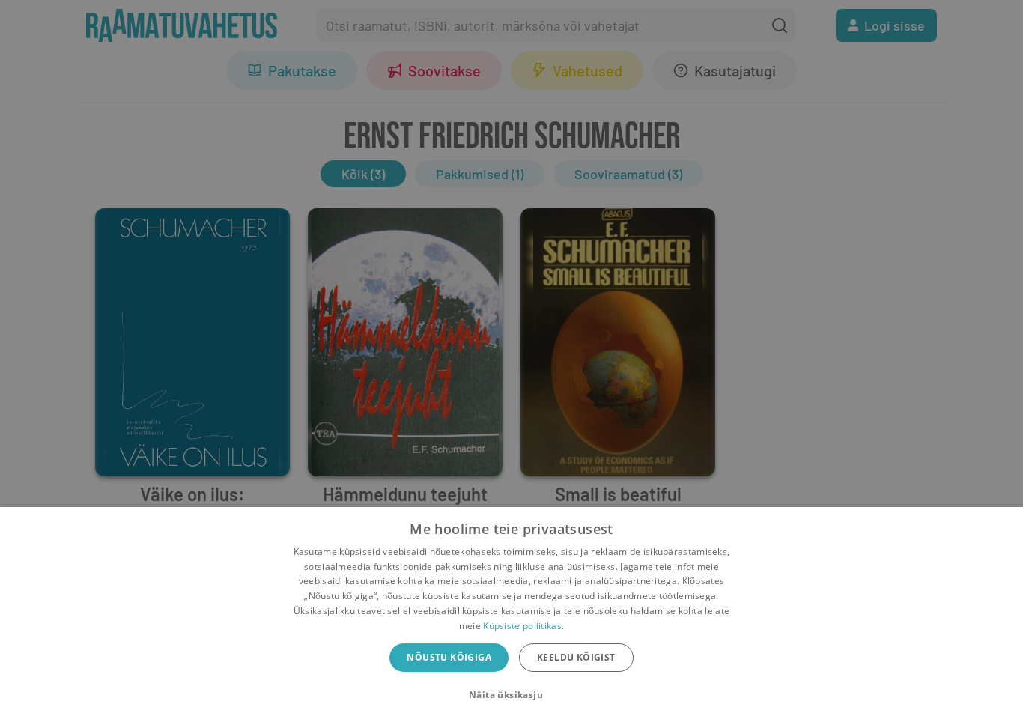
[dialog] (511, 616)
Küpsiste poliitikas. (523, 625)
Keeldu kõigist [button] (576, 657)
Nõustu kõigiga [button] (449, 657)
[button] (511, 695)
